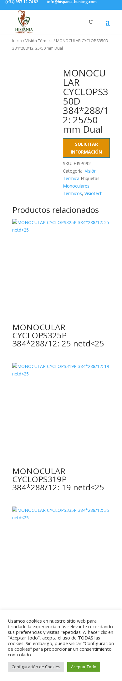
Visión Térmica (39, 40)
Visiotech (93, 193)
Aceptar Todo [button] (83, 666)
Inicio (17, 40)
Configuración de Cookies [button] (36, 666)
